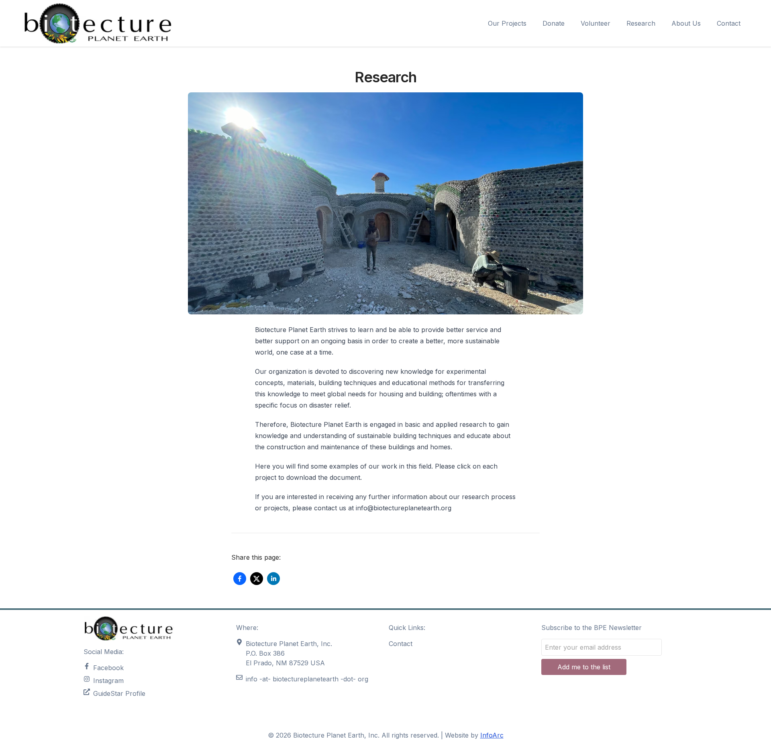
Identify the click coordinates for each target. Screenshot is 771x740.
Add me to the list (583, 667)
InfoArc (492, 735)
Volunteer (595, 23)
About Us (686, 23)
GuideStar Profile (119, 693)
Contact (728, 23)
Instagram (108, 681)
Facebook (108, 668)
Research (640, 23)
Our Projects (507, 23)
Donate (554, 23)
